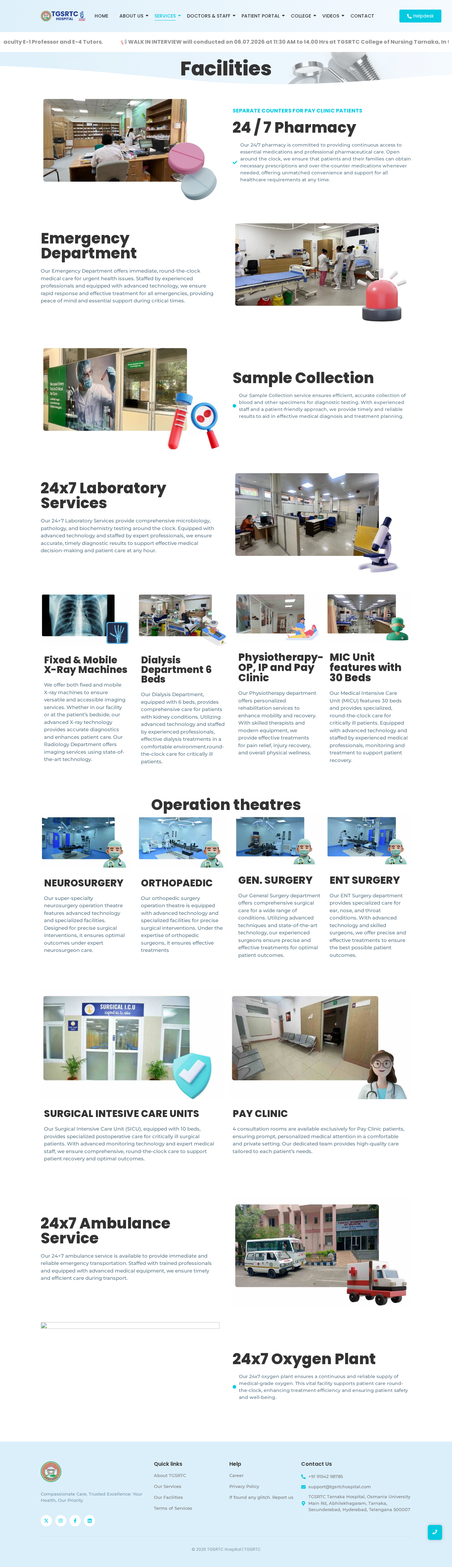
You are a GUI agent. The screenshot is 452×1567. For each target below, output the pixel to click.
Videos (330, 16)
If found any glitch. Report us (261, 1497)
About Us (131, 16)
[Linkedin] (89, 1520)
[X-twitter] (46, 1520)
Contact (362, 16)
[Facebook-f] (75, 1520)
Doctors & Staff (208, 16)
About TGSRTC (170, 1475)
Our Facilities (168, 1497)
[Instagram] (61, 1520)
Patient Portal (261, 16)
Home (101, 16)
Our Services (167, 1486)
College (301, 16)
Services (165, 16)
